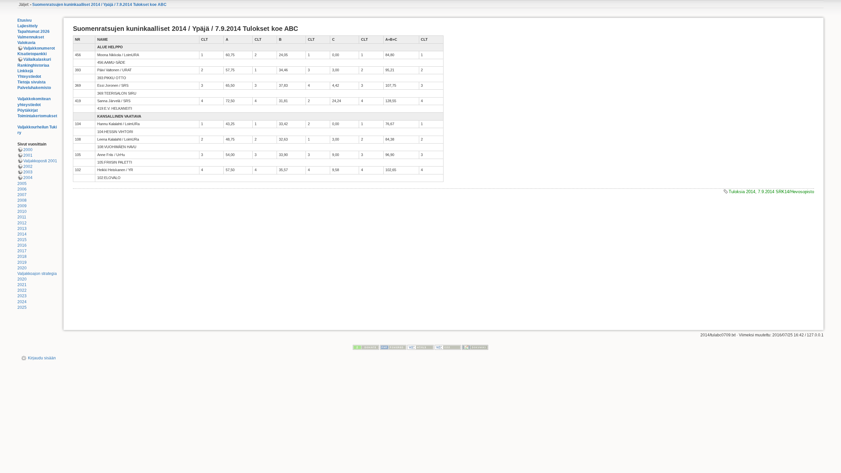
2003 (28, 172)
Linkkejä (25, 71)
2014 (22, 234)
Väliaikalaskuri (37, 59)
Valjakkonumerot (39, 48)
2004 (28, 177)
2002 (28, 166)
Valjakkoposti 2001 (40, 161)
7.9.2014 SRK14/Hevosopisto (786, 191)
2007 (22, 194)
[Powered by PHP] (393, 347)
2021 (22, 284)
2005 (22, 183)
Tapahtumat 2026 (33, 31)
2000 (28, 149)
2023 (22, 296)
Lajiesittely (27, 26)
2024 (22, 302)
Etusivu (24, 20)
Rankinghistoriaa (33, 65)
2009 (22, 206)
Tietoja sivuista (31, 82)
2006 (22, 189)
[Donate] (366, 347)
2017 (22, 251)
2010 (22, 211)
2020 (22, 268)
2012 (22, 223)
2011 (21, 217)
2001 (28, 155)
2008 (22, 200)
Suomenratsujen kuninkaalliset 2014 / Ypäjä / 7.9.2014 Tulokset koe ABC (99, 4)
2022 (22, 290)
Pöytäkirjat (27, 110)
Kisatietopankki (32, 54)
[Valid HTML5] (420, 347)
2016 (22, 245)
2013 (22, 228)
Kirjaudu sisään (42, 358)
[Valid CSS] (448, 347)
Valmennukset (30, 37)
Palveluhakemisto (34, 87)
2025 (22, 307)
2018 (22, 256)
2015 (22, 239)
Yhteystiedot (29, 76)
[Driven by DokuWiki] (475, 347)
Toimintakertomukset (37, 116)
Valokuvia (26, 42)
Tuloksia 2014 (742, 191)
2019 (22, 262)
